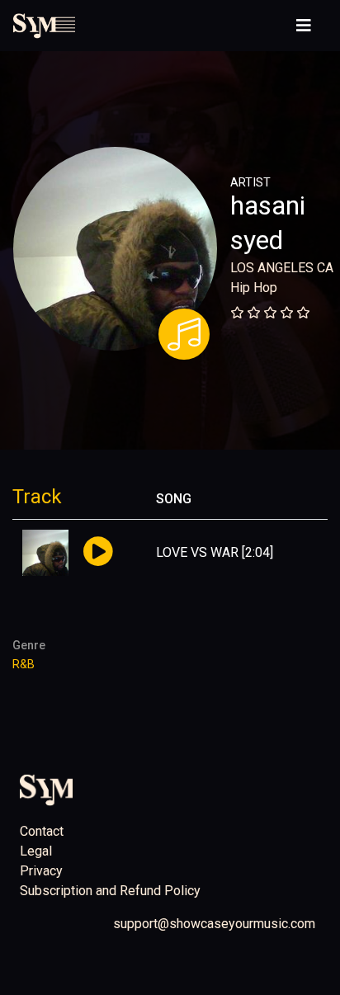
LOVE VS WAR (197, 552)
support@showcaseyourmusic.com (214, 923)
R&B (23, 665)
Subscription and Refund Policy (110, 890)
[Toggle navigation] (304, 25)
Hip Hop (253, 287)
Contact (42, 831)
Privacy (41, 871)
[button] (98, 552)
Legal (36, 851)
